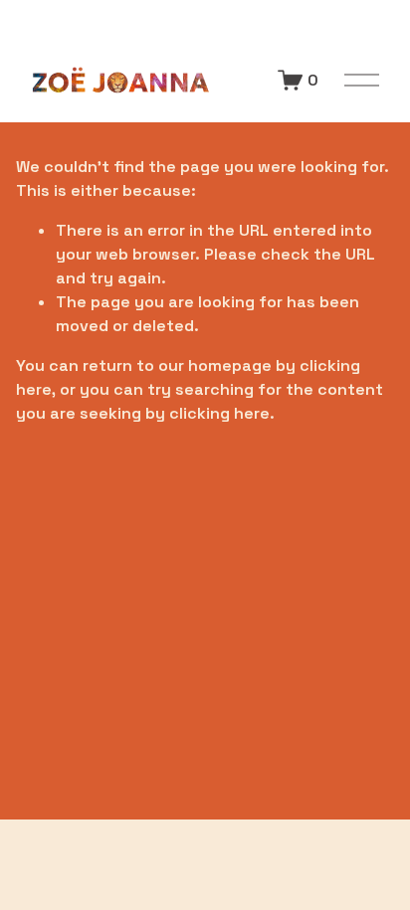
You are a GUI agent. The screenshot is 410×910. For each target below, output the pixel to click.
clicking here (219, 413)
